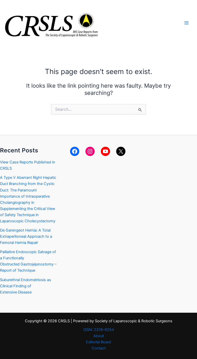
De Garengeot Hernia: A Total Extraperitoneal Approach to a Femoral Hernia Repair (26, 236)
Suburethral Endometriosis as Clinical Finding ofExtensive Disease (25, 286)
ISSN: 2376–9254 (98, 329)
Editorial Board (98, 342)
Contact (99, 348)
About (98, 336)
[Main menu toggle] (186, 22)
